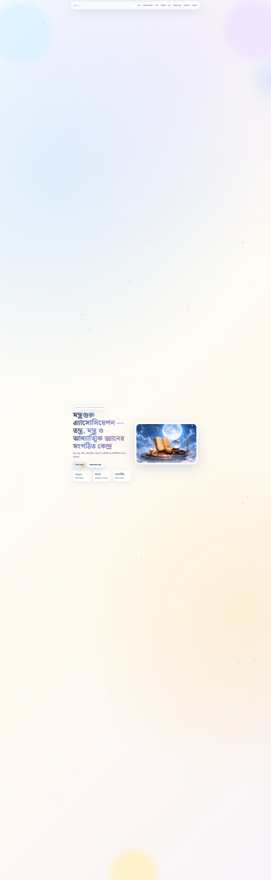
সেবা (156, 5)
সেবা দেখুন (79, 464)
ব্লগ (169, 5)
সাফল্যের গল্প (177, 5)
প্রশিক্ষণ (163, 5)
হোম (139, 5)
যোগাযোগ (186, 5)
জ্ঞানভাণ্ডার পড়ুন (95, 464)
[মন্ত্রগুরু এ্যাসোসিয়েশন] (79, 5)
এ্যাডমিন (194, 5)
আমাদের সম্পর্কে (147, 5)
